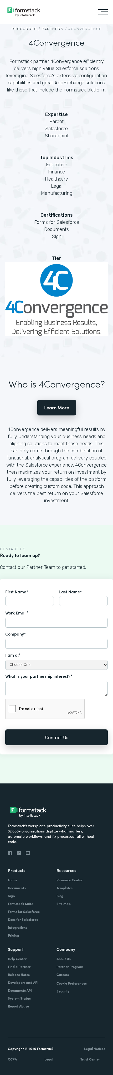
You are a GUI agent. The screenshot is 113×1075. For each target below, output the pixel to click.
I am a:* (13, 655)
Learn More (56, 407)
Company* (15, 634)
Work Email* (17, 613)
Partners (53, 29)
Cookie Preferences (71, 983)
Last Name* (70, 591)
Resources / (26, 29)
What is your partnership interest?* (39, 676)
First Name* (16, 591)
